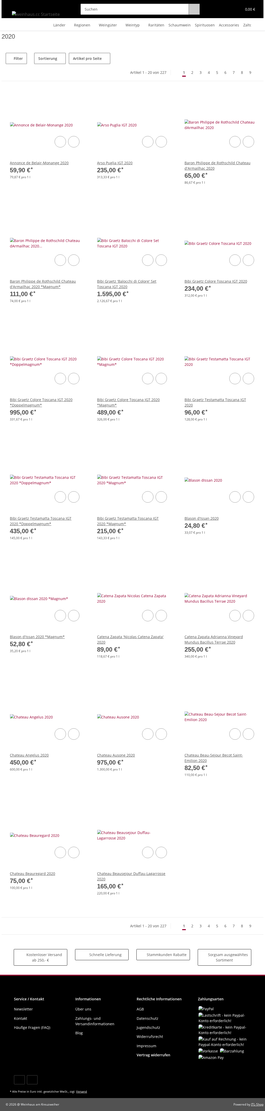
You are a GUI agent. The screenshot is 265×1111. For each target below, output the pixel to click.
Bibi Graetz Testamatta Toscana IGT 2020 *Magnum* (128, 521)
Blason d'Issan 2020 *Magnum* (37, 636)
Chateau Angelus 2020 (29, 755)
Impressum (146, 1045)
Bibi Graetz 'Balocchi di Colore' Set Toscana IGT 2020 (126, 284)
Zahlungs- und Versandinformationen (94, 1021)
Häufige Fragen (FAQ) (32, 1027)
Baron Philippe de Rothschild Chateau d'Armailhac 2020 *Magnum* (43, 284)
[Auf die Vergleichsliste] (60, 141)
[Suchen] (194, 9)
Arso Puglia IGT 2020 (114, 162)
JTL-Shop (257, 1104)
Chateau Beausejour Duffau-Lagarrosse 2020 (131, 876)
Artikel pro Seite (87, 58)
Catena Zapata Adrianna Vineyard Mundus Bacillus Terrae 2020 (214, 639)
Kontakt (20, 1018)
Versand (81, 1091)
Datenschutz (147, 1018)
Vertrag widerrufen (153, 1054)
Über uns (83, 1009)
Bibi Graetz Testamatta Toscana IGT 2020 (215, 402)
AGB (140, 1009)
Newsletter (23, 1009)
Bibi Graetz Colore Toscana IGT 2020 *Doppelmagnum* (41, 402)
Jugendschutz (148, 1027)
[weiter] (258, 72)
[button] (217, 9)
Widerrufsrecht (150, 1036)
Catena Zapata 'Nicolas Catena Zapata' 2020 (130, 639)
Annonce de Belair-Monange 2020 (39, 162)
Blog (79, 1032)
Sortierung (47, 58)
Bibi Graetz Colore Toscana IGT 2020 (216, 281)
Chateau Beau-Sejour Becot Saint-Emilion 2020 (214, 758)
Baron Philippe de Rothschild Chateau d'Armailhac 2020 (218, 165)
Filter (18, 58)
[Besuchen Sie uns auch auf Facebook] (19, 1079)
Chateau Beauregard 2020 (32, 873)
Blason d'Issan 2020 (202, 518)
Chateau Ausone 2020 (116, 755)
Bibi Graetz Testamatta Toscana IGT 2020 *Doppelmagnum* (40, 521)
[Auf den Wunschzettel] (73, 141)
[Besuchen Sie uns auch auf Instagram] (32, 1079)
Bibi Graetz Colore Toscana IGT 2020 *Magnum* (128, 402)
